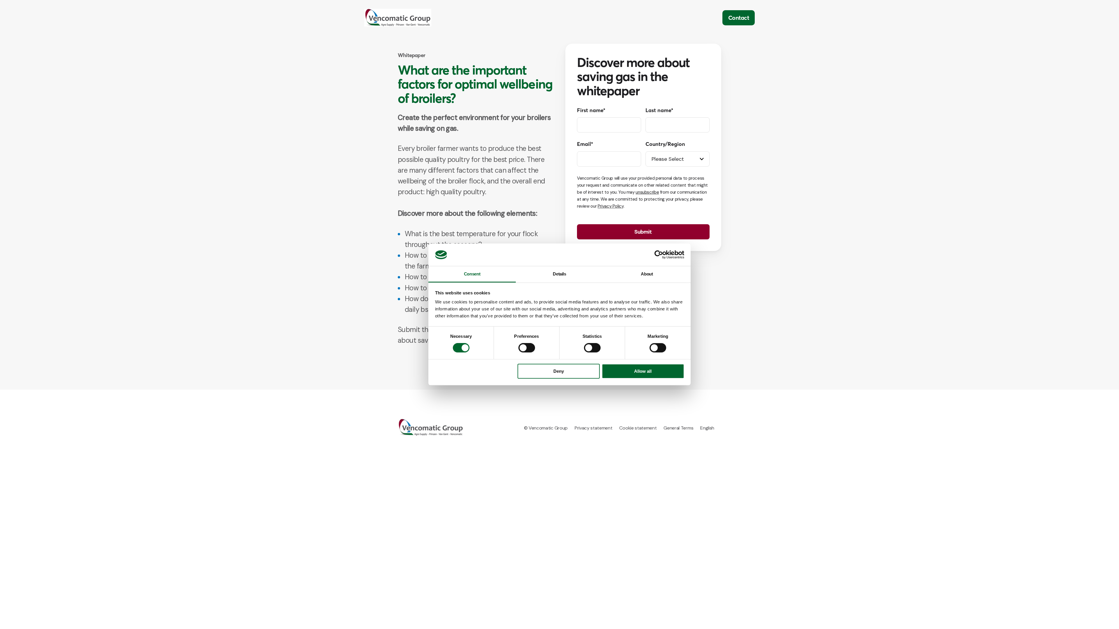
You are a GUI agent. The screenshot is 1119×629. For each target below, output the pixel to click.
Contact (738, 17)
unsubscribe (647, 192)
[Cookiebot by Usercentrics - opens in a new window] (658, 254)
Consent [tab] (472, 273)
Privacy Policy (611, 206)
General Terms (678, 428)
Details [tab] (559, 273)
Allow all (643, 371)
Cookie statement (638, 428)
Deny (558, 371)
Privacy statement (594, 428)
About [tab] (647, 273)
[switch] (526, 348)
